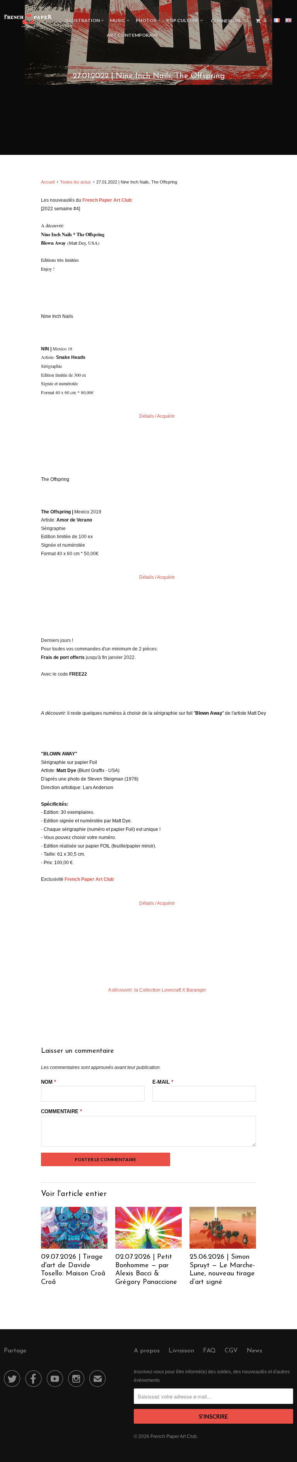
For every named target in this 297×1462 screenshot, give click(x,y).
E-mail (162, 1082)
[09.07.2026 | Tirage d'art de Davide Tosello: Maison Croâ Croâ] (74, 1247)
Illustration (83, 20)
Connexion (225, 21)
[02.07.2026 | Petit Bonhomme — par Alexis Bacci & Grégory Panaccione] (148, 1247)
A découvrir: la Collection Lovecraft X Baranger (157, 990)
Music (118, 20)
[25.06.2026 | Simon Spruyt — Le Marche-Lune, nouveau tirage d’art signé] (222, 1247)
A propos (147, 1351)
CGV (231, 1351)
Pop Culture (183, 20)
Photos (147, 20)
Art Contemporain (133, 35)
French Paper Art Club (173, 1436)
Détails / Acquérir (157, 416)
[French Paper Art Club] (28, 20)
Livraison (181, 1351)
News (254, 1351)
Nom (48, 1082)
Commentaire (61, 1111)
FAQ (209, 1351)
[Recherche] (247, 21)
